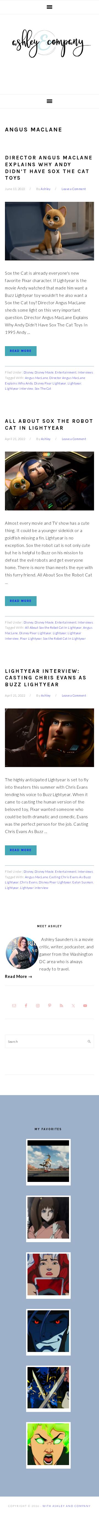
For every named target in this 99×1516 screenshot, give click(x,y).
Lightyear (74, 383)
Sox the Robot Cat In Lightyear (64, 638)
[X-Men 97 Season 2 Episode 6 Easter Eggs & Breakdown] (48, 1463)
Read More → (18, 976)
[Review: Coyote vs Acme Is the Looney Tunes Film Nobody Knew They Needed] (48, 1180)
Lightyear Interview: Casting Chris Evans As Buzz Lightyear (46, 678)
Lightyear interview (19, 388)
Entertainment (66, 372)
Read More (21, 351)
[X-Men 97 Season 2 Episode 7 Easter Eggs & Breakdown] (48, 1406)
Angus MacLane (36, 378)
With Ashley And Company (50, 52)
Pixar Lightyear (31, 638)
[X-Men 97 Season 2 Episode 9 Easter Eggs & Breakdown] (48, 1293)
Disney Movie (44, 372)
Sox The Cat (43, 388)
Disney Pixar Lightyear (50, 383)
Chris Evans (29, 882)
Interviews (85, 372)
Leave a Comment (74, 189)
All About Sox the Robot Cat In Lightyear (53, 627)
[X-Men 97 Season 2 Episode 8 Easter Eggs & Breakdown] (48, 1350)
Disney (28, 372)
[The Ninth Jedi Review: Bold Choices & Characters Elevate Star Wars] (48, 1236)
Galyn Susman (82, 882)
